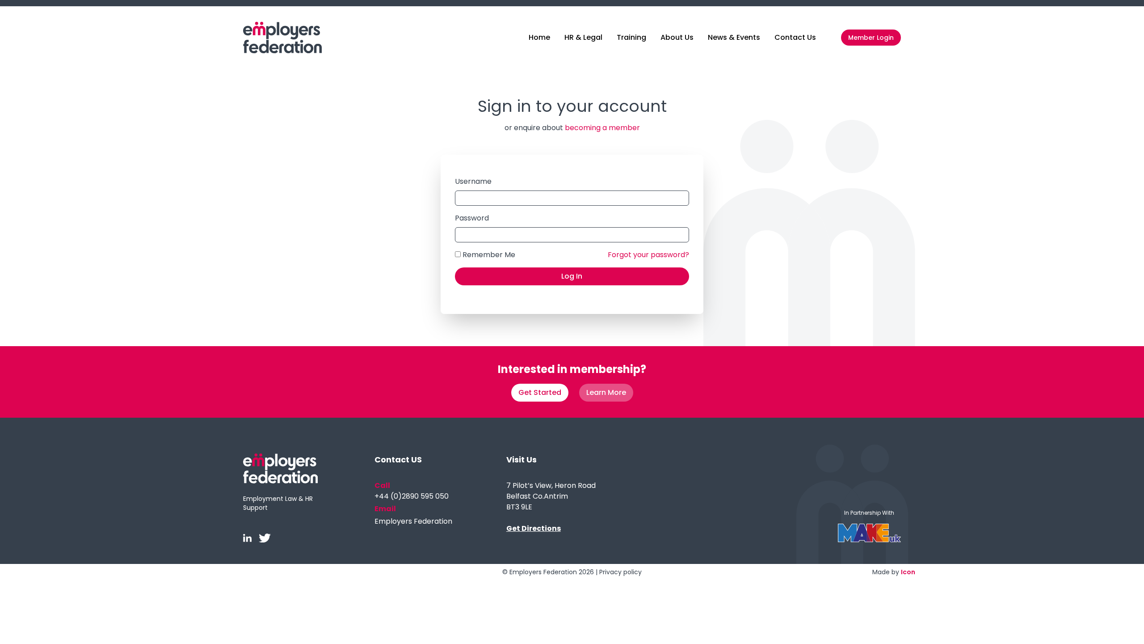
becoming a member (602, 128)
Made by (893, 572)
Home (539, 37)
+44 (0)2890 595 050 (411, 496)
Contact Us (795, 37)
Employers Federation (413, 521)
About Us (677, 37)
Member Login (871, 37)
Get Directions (533, 528)
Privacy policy (620, 572)
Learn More (606, 392)
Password (472, 218)
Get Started (539, 392)
